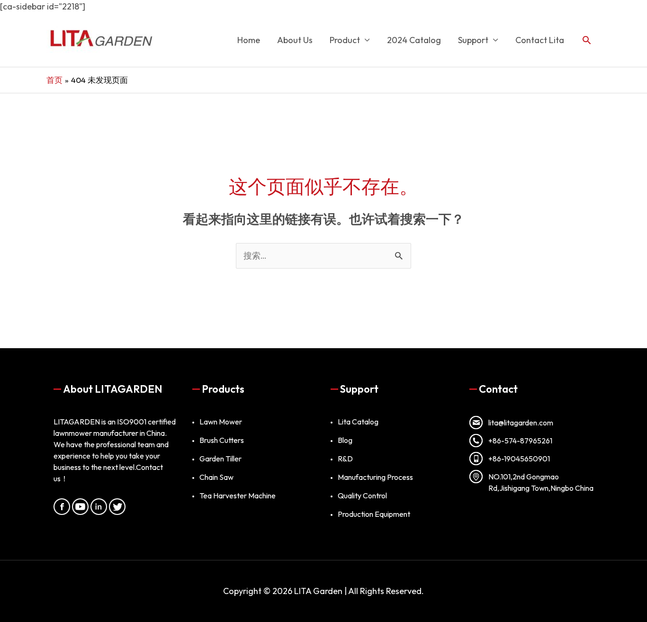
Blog (345, 440)
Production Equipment (374, 514)
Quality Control (362, 495)
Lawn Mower (220, 421)
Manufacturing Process (375, 477)
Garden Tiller (220, 458)
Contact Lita (539, 40)
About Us (295, 40)
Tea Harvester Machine (237, 495)
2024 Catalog (414, 40)
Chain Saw (216, 477)
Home (248, 40)
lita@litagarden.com (520, 422)
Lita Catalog (358, 421)
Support (473, 40)
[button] (586, 40)
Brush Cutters (221, 440)
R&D (345, 458)
